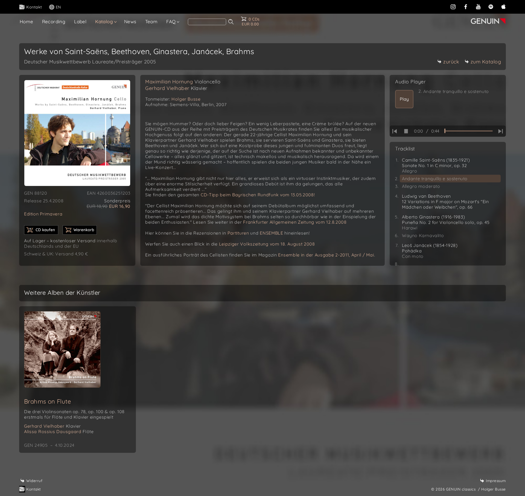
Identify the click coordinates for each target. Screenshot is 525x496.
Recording (54, 21)
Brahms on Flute (47, 401)
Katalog (104, 21)
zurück (451, 62)
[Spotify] (491, 6)
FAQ (171, 21)
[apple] (503, 6)
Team (151, 21)
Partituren (238, 233)
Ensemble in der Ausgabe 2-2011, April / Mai (326, 255)
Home (26, 21)
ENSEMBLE (271, 233)
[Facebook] (465, 6)
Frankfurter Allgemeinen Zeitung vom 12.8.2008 (295, 222)
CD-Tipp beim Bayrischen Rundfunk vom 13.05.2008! (258, 194)
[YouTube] (478, 6)
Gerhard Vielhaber (176, 88)
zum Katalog (486, 62)
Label (80, 21)
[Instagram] (453, 6)
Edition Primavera (43, 214)
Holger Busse (185, 99)
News (130, 21)
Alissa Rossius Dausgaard (59, 431)
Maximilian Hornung (182, 81)
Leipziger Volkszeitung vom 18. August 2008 (267, 244)
